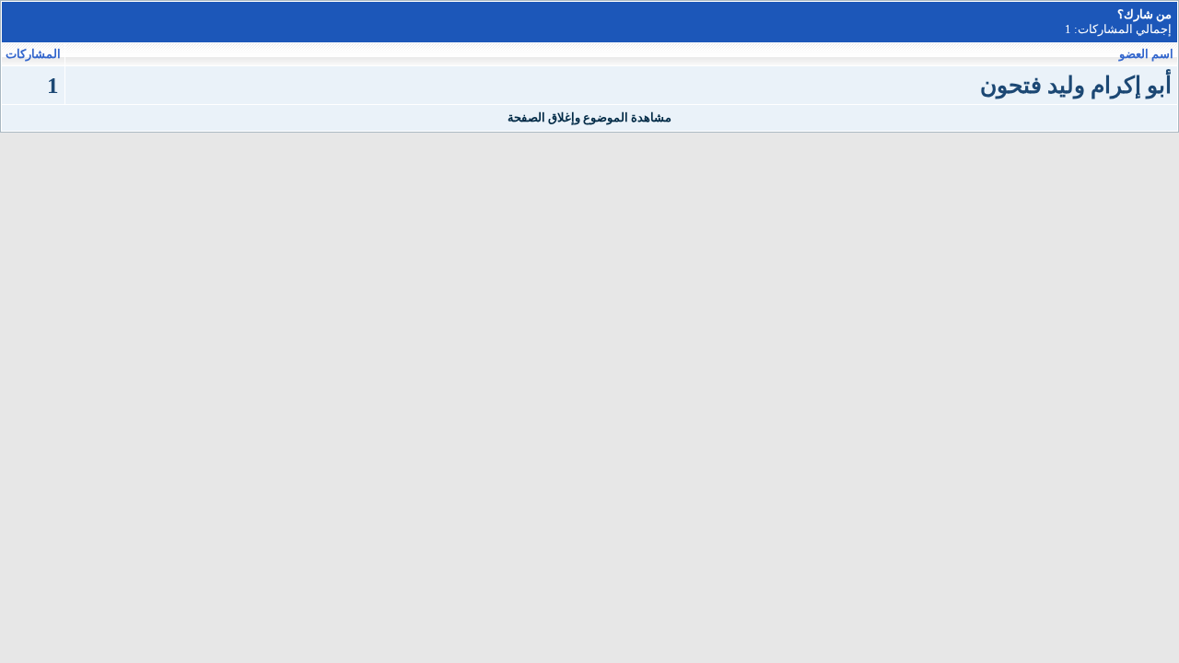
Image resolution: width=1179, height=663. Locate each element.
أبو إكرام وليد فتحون (1076, 85)
